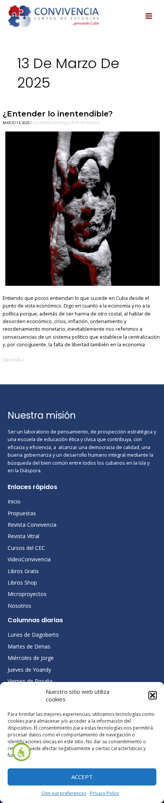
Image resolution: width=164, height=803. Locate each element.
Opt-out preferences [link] (64, 793)
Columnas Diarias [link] (49, 122)
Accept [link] (82, 777)
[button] (152, 695)
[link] (21, 752)
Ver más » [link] (14, 359)
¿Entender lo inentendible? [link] (58, 113)
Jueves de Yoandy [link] (84, 122)
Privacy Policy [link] (104, 793)
